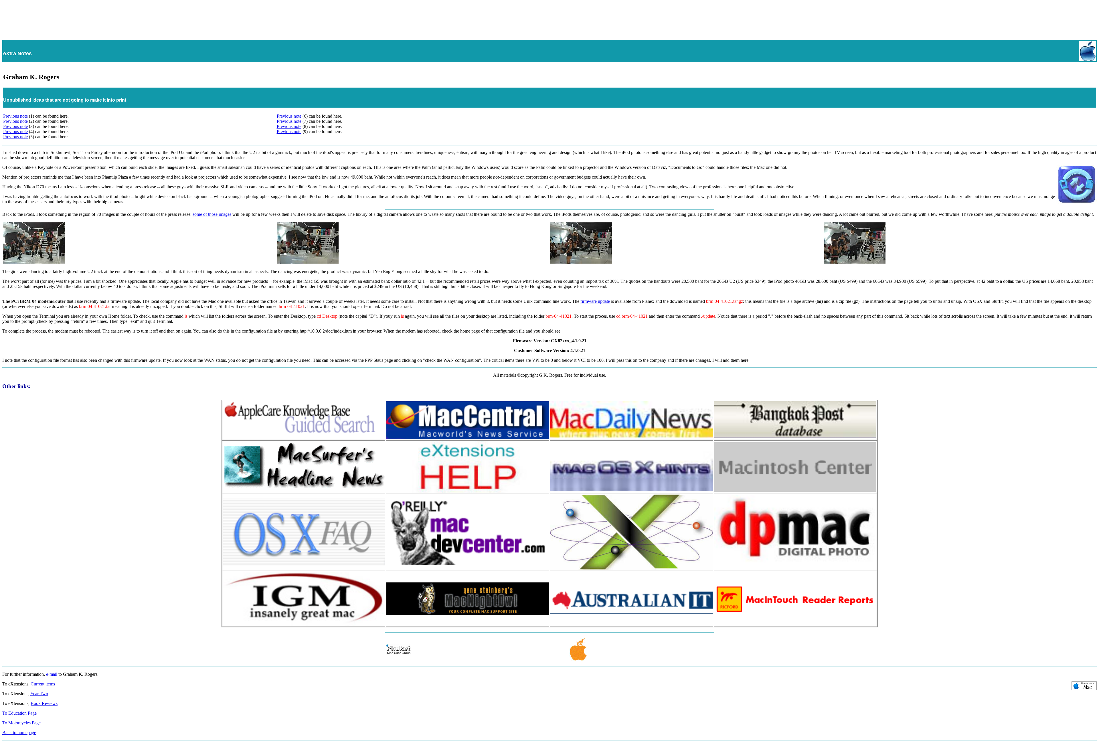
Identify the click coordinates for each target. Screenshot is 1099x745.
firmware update (595, 301)
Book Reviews (44, 703)
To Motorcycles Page (21, 722)
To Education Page (19, 713)
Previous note (15, 116)
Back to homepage (19, 732)
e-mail (51, 674)
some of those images (212, 214)
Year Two (39, 693)
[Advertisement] (549, 17)
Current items (43, 683)
